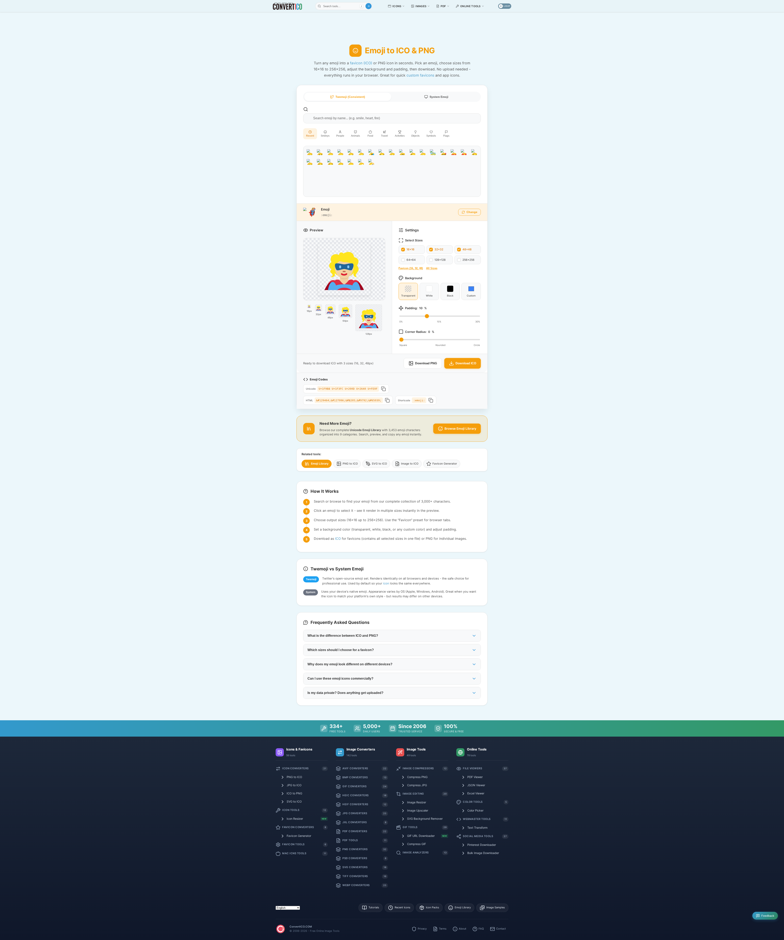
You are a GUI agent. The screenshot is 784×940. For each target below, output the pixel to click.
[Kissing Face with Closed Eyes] (330, 161)
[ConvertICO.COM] (280, 930)
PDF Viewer (475, 777)
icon (386, 583)
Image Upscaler (417, 810)
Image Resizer (416, 802)
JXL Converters (364, 822)
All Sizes (431, 268)
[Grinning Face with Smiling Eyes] (330, 152)
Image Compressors (425, 768)
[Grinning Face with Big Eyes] (319, 152)
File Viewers (485, 768)
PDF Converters (364, 831)
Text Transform (477, 827)
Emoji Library (320, 463)
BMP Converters (364, 777)
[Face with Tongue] (350, 161)
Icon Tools (304, 810)
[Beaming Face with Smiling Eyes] (340, 152)
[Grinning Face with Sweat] (360, 152)
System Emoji (439, 96)
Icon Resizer (306, 818)
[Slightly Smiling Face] (391, 152)
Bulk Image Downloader (483, 853)
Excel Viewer (475, 793)
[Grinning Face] (309, 152)
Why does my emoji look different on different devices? (349, 664)
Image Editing (425, 793)
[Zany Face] (371, 161)
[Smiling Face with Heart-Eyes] (453, 152)
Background (413, 278)
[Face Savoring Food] (340, 161)
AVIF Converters (364, 768)
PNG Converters (364, 849)
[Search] (368, 6)
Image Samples (495, 907)
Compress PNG (417, 777)
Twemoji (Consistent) (350, 96)
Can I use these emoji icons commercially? (340, 678)
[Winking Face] (412, 152)
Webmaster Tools (485, 819)
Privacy (422, 928)
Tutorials (374, 907)
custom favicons (420, 75)
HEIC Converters (364, 795)
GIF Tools (425, 827)
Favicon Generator (444, 463)
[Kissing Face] (309, 161)
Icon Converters (304, 768)
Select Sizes (414, 240)
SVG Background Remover (425, 818)
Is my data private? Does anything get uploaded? (345, 693)
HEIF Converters (364, 804)
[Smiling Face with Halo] (432, 152)
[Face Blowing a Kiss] (474, 152)
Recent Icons (402, 907)
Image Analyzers (425, 852)
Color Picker (475, 810)
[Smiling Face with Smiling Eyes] (422, 152)
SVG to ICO (379, 463)
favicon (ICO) (361, 63)
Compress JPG (417, 785)
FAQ (481, 928)
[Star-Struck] (463, 152)
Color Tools (485, 801)
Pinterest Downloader (481, 844)
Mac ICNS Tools (304, 853)
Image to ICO (409, 463)
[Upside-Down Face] (402, 152)
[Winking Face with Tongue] (360, 161)
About (462, 928)
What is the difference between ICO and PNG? (342, 635)
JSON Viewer (476, 785)
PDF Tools (364, 840)
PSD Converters (364, 858)
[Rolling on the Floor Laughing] (371, 152)
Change (472, 212)
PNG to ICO (350, 463)
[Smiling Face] (319, 161)
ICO (338, 538)
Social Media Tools (485, 836)
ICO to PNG (294, 793)
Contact (501, 928)
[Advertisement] (392, 25)
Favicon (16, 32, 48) (411, 268)
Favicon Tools (304, 844)
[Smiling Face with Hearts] (443, 152)
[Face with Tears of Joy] (381, 152)
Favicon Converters (304, 827)
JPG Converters (364, 813)
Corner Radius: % (419, 331)
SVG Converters (364, 867)
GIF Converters (364, 786)
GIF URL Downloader (427, 835)
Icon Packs (432, 907)
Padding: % (416, 308)
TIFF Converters (364, 876)
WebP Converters (364, 885)
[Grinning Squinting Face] (350, 152)
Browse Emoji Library (460, 428)
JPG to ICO (294, 785)
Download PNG (426, 363)
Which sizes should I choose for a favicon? (340, 650)
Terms (443, 928)
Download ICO (465, 363)
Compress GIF (416, 844)
